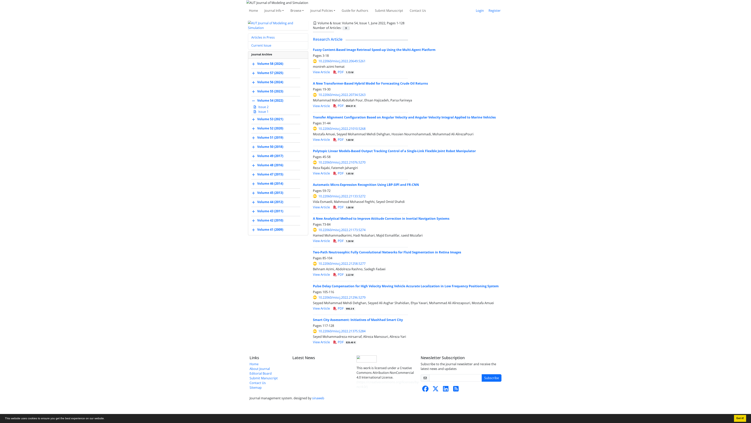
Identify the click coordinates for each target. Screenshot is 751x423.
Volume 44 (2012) (270, 202)
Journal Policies (321, 10)
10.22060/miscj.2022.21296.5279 (342, 297)
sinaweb (318, 398)
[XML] (407, 23)
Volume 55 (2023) (270, 91)
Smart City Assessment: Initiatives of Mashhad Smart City (358, 320)
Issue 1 (263, 111)
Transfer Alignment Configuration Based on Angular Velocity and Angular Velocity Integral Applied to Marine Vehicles (404, 117)
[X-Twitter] (435, 390)
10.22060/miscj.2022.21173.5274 (342, 230)
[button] (106, 418)
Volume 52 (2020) (270, 128)
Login (480, 10)
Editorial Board (261, 373)
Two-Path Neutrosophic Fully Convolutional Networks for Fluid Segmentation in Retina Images (387, 252)
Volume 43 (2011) (270, 211)
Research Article (327, 39)
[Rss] (456, 390)
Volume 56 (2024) (270, 82)
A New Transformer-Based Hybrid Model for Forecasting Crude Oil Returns (370, 83)
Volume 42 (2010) (270, 220)
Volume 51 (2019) (270, 137)
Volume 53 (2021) (270, 119)
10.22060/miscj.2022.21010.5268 (342, 129)
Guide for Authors (355, 10)
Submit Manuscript (389, 10)
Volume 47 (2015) (270, 174)
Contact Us (418, 10)
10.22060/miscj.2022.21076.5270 (342, 162)
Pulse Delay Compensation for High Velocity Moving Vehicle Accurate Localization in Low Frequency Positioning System (406, 286)
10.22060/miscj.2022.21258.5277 (342, 263)
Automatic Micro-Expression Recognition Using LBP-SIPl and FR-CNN (366, 185)
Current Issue (261, 45)
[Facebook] (425, 390)
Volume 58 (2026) (270, 63)
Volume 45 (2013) (270, 193)
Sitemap (256, 387)
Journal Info (272, 10)
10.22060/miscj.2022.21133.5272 (342, 196)
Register (495, 10)
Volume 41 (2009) (270, 229)
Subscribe (491, 378)
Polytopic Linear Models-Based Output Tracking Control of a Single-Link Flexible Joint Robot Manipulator (394, 151)
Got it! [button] (740, 418)
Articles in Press (263, 37)
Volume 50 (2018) (270, 147)
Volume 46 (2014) (270, 183)
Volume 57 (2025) (270, 73)
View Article (321, 72)
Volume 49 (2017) (270, 156)
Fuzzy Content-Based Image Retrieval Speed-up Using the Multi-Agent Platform (374, 50)
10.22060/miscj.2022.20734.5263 (342, 95)
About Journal (260, 369)
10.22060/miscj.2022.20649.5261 (342, 61)
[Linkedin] (445, 390)
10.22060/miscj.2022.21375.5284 (342, 331)
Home (253, 10)
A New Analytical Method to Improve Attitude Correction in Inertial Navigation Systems (381, 218)
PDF (345, 72)
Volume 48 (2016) (270, 165)
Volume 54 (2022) (270, 100)
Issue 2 (263, 107)
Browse (295, 10)
